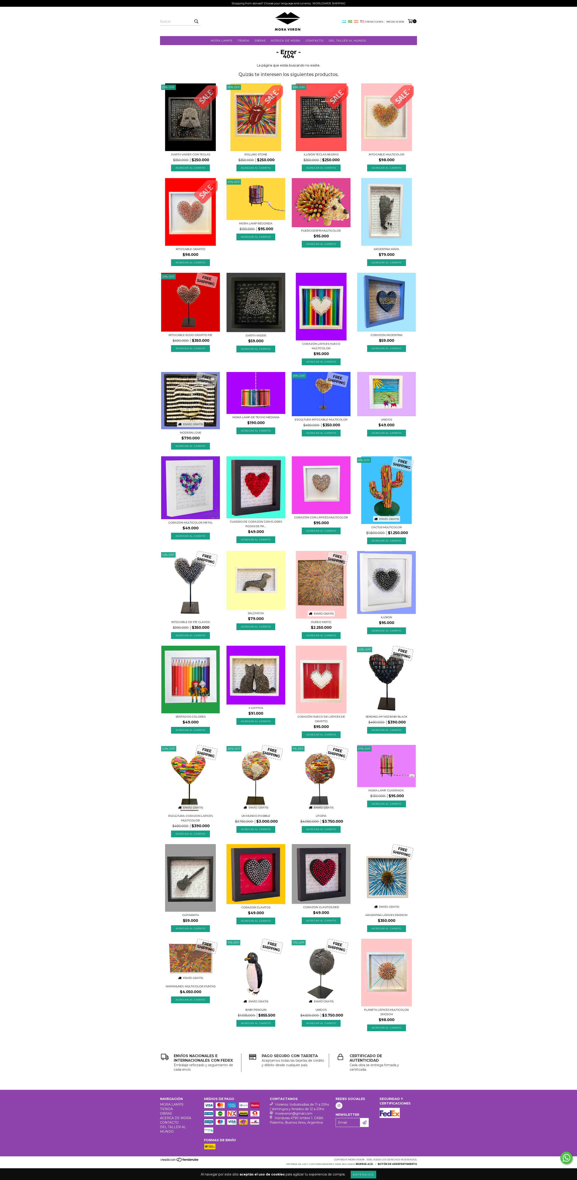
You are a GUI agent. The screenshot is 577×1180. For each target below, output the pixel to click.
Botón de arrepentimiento (397, 1164)
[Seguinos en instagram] (339, 1105)
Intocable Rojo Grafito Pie (190, 335)
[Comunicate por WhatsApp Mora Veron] (566, 1158)
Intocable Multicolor (386, 154)
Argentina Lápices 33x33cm (386, 915)
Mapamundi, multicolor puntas (190, 986)
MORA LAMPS (221, 40)
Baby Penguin (255, 1009)
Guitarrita (190, 915)
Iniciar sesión (395, 21)
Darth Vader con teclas (190, 154)
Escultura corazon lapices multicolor (190, 818)
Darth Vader (256, 335)
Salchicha (256, 613)
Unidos (386, 419)
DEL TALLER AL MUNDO (347, 40)
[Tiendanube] (179, 1161)
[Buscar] (196, 21)
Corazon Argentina (387, 335)
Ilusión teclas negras (321, 154)
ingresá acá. (364, 1164)
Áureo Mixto (321, 622)
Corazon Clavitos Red (321, 907)
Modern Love (190, 432)
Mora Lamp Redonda (255, 223)
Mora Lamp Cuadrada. (386, 790)
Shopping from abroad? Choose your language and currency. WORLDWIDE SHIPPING (288, 3)
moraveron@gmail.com (293, 1113)
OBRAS (260, 40)
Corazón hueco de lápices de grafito (321, 719)
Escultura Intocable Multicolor (321, 419)
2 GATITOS (256, 707)
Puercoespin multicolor (321, 230)
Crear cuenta (374, 21)
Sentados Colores (191, 716)
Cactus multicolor (386, 527)
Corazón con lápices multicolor (321, 517)
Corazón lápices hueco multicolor (321, 346)
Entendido (363, 1174)
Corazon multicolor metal (190, 522)
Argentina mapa (386, 249)
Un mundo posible (255, 815)
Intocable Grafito (190, 249)
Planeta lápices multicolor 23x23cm (386, 1012)
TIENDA (243, 40)
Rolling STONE (256, 154)
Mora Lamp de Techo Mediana (255, 417)
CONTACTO (315, 40)
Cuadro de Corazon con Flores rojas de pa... (256, 524)
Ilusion (386, 617)
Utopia (321, 815)
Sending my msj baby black (386, 716)
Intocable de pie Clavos (190, 622)
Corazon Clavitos (255, 907)
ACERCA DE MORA (285, 40)
